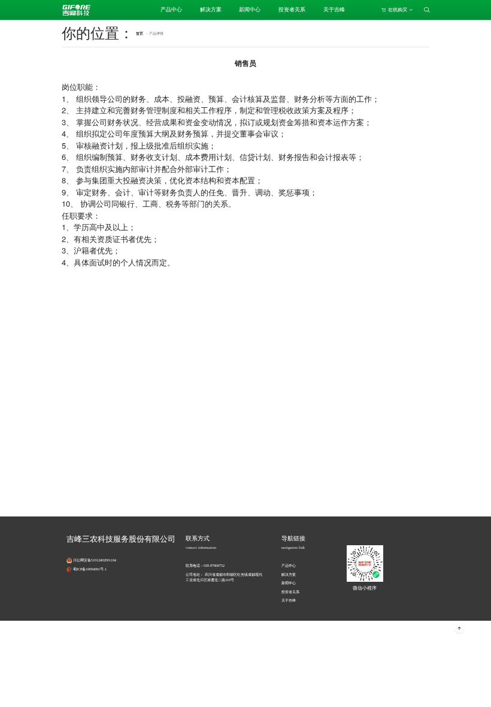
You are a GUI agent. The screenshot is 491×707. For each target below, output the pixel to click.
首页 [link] (139, 33)
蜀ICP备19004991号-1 (90, 569)
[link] (156, 33)
